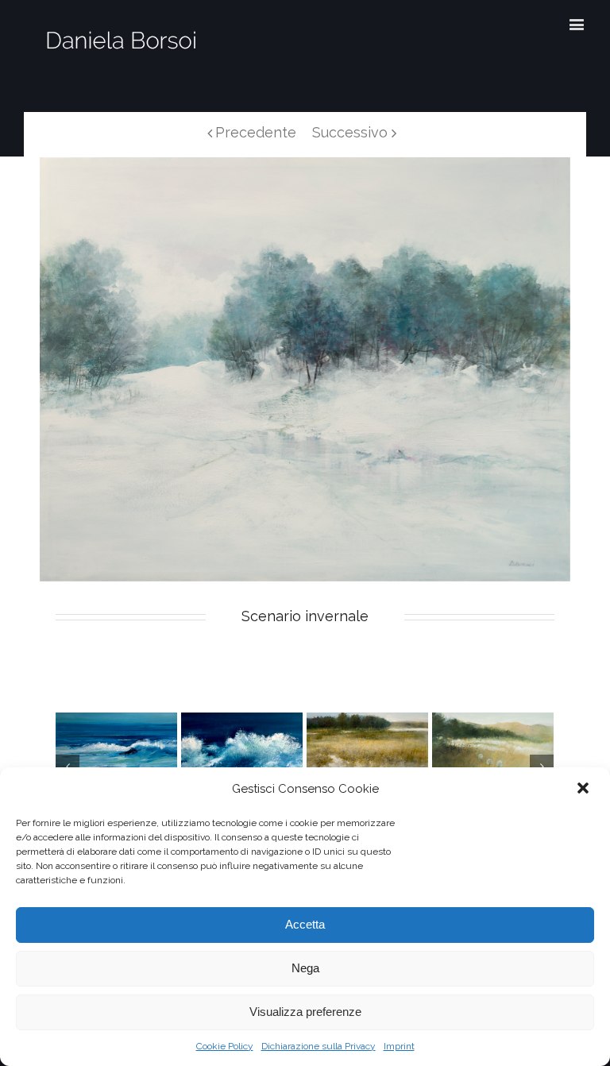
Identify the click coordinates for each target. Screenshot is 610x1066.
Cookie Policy (224, 1046)
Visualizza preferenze (305, 1011)
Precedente (255, 132)
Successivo (350, 132)
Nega (305, 968)
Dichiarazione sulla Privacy (318, 1046)
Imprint (399, 1046)
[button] (584, 789)
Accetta (305, 924)
